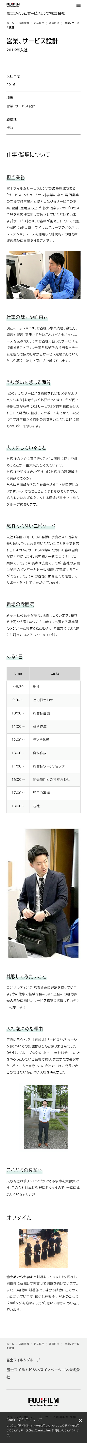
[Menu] (78, 5)
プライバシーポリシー (38, 1431)
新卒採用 (39, 23)
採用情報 (24, 23)
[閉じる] (80, 1420)
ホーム (10, 23)
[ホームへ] (43, 10)
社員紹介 (54, 23)
